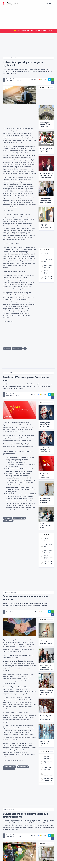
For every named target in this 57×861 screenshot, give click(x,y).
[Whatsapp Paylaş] (52, 79)
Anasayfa (6, 58)
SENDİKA (12, 809)
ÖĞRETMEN (13, 592)
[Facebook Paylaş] (52, 82)
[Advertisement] (28, 17)
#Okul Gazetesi (8, 520)
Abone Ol (33, 79)
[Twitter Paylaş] (49, 79)
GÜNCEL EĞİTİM (14, 58)
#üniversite (7, 348)
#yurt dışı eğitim (17, 348)
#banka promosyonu (9, 766)
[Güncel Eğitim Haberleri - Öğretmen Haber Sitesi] (10, 3)
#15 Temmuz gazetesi (19, 518)
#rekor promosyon (23, 766)
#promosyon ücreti (9, 769)
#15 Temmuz (7, 518)
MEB (11, 373)
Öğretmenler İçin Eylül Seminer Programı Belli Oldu (33, 30)
